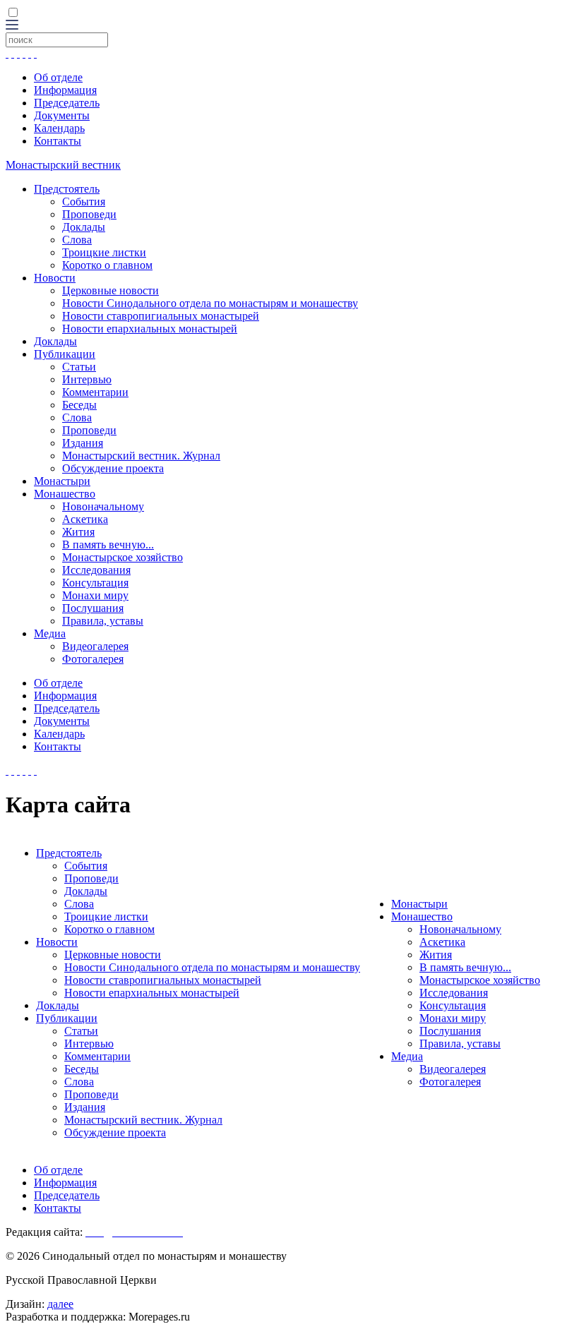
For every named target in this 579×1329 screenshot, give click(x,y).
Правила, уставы (102, 621)
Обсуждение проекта (113, 468)
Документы (62, 115)
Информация (65, 90)
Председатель (67, 103)
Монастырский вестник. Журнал (141, 456)
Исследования (96, 570)
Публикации (64, 354)
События (83, 202)
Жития (78, 532)
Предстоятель (67, 189)
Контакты (57, 141)
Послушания (93, 608)
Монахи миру (95, 595)
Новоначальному (103, 506)
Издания (82, 443)
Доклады (83, 227)
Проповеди (89, 214)
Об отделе (58, 77)
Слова (77, 240)
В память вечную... (108, 545)
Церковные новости (110, 290)
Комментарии (95, 392)
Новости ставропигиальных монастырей (160, 316)
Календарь (59, 128)
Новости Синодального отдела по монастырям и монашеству (210, 303)
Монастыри (62, 481)
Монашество (64, 494)
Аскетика (85, 519)
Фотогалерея (93, 659)
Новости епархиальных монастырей (149, 329)
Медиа (50, 633)
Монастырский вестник (63, 165)
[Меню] (12, 26)
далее (60, 1304)
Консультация (95, 583)
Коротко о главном (107, 265)
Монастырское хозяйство (122, 557)
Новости (55, 278)
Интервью (87, 379)
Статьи (79, 367)
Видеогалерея (95, 646)
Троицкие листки (104, 252)
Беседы (79, 405)
